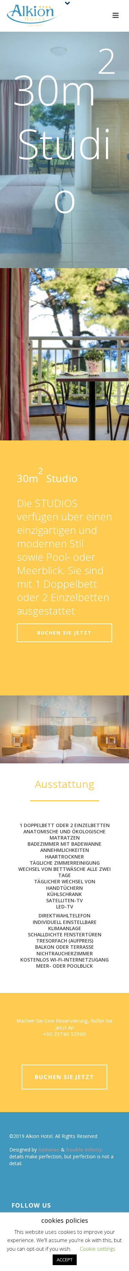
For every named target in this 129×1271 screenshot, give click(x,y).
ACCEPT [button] (65, 1260)
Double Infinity (84, 1149)
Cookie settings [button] (98, 1248)
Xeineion (49, 1149)
